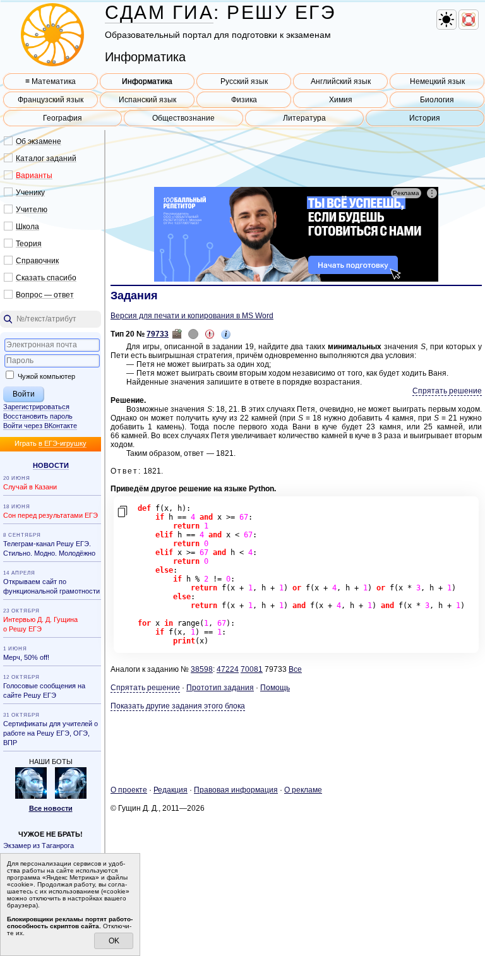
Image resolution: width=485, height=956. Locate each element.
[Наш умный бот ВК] (31, 796)
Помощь (275, 687)
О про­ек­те (129, 790)
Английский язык (341, 81)
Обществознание (183, 118)
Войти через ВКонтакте (40, 425)
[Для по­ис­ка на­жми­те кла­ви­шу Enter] (50, 319)
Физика (244, 99)
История (424, 118)
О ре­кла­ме (303, 790)
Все (295, 669)
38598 (202, 669)
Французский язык (50, 99)
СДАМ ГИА (159, 12)
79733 (158, 334)
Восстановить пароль (38, 416)
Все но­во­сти (51, 808)
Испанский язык (147, 99)
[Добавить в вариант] (177, 334)
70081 (252, 669)
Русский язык (244, 81)
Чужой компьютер (45, 376)
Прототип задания (220, 687)
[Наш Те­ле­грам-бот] (71, 796)
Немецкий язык (437, 81)
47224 (228, 669)
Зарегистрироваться (36, 406)
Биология (437, 99)
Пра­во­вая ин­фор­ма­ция (236, 790)
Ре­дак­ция (170, 790)
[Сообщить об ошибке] (210, 334)
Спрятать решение (447, 390)
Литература (304, 118)
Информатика (147, 81)
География (62, 118)
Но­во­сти (51, 465)
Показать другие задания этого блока (178, 706)
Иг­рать (51, 443)
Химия (340, 99)
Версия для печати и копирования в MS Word (192, 315)
